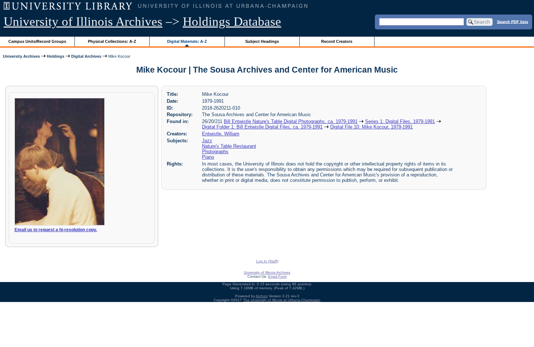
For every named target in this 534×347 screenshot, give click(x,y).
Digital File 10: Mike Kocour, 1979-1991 (371, 127)
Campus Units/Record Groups (37, 41)
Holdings (55, 56)
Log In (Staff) (267, 261)
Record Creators (336, 41)
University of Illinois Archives (83, 22)
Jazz (207, 140)
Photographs (215, 151)
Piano (208, 157)
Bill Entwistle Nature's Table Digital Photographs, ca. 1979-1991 (290, 121)
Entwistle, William (220, 133)
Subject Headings (262, 41)
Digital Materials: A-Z (187, 41)
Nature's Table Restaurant (229, 146)
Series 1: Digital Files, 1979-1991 (400, 121)
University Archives (21, 56)
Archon (262, 296)
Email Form (277, 276)
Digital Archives (86, 56)
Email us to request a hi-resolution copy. (56, 230)
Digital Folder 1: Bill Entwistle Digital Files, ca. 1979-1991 (262, 127)
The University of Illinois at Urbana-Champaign (281, 300)
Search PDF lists (512, 21)
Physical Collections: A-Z (112, 41)
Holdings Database (232, 22)
